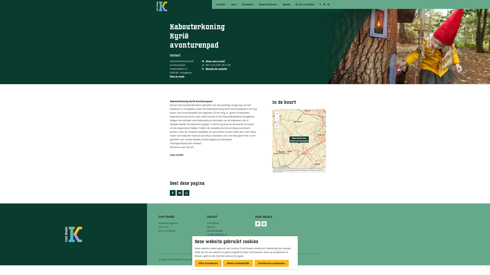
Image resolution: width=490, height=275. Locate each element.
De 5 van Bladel (166, 230)
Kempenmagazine (168, 223)
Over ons (163, 226)
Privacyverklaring (190, 259)
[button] (299, 140)
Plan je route (177, 76)
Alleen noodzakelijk (238, 263)
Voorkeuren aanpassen (271, 263)
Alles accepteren (208, 263)
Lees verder (177, 154)
